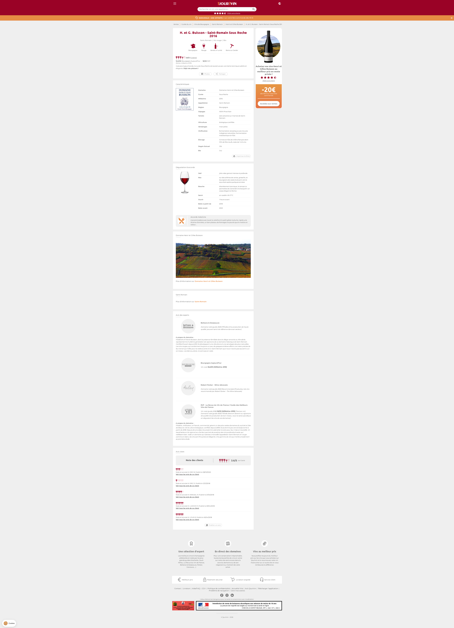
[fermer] (451, 18)
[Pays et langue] (279, 3)
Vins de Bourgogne (201, 24)
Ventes (176, 24)
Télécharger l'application (268, 588)
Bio (224, 40)
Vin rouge (217, 40)
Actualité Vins (237, 588)
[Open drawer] (175, 3)
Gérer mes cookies (238, 591)
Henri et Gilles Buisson (234, 24)
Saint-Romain (217, 24)
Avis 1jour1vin (250, 588)
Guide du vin (186, 24)
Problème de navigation (219, 591)
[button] (9, 623)
